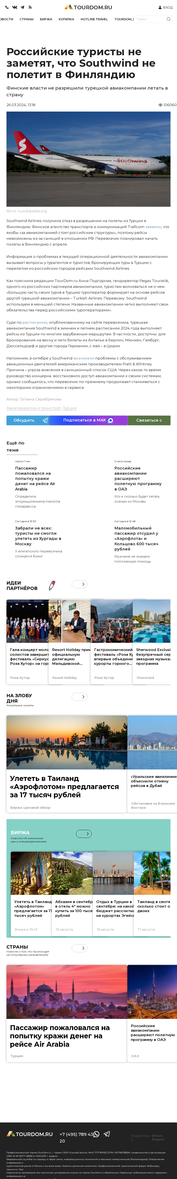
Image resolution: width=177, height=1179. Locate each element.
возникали (83, 358)
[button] (75, 584)
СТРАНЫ (26, 19)
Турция (70, 408)
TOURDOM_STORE (129, 19)
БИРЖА (46, 19)
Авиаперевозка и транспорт (33, 408)
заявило (153, 227)
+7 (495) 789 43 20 (76, 1138)
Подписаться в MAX (84, 420)
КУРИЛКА (66, 19)
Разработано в (147, 1137)
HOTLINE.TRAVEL (94, 19)
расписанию (34, 322)
